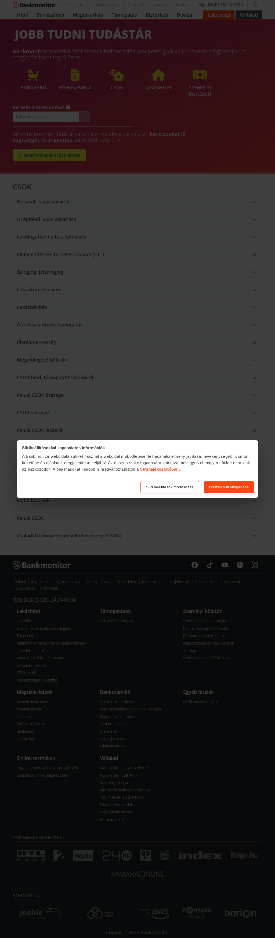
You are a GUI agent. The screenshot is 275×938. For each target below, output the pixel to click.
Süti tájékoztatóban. (160, 469)
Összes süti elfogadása (229, 487)
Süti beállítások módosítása (170, 487)
